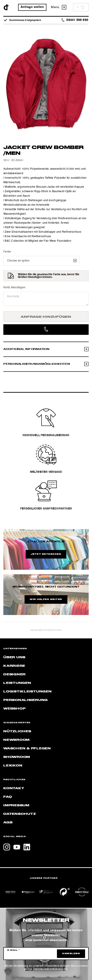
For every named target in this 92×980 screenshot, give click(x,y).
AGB (8, 822)
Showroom (16, 757)
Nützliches (17, 731)
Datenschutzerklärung (48, 969)
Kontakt (13, 788)
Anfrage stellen (32, 7)
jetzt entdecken (46, 554)
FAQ (7, 796)
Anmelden (71, 954)
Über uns (14, 657)
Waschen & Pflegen (27, 748)
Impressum (16, 805)
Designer (14, 674)
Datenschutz (19, 814)
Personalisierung (25, 700)
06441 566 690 (77, 20)
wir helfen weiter (46, 599)
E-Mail (13, 950)
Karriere (14, 666)
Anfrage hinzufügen (46, 316)
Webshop (14, 708)
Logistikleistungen (27, 691)
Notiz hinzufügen (14, 287)
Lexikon (12, 765)
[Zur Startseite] (6, 7)
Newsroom (16, 740)
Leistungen (17, 683)
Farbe (7, 251)
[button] (8, 972)
